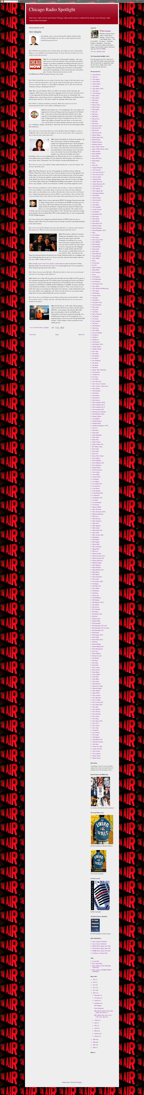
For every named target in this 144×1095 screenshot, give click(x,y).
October (96, 1000)
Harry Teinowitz (96, 314)
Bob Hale (95, 121)
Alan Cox (95, 77)
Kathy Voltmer (96, 442)
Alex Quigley (96, 79)
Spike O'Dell (96, 693)
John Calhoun (96, 388)
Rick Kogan (95, 632)
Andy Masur (95, 86)
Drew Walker (96, 258)
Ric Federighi (96, 609)
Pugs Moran (95, 605)
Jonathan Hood (96, 423)
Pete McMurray (96, 598)
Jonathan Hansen (97, 421)
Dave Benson (96, 235)
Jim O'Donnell (96, 360)
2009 (94, 1039)
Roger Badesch (96, 653)
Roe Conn (95, 651)
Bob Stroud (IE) (96, 133)
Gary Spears (95, 291)
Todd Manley (96, 737)
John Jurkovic (96, 400)
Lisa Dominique (96, 502)
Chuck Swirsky (96, 198)
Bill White (95, 116)
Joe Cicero (95, 377)
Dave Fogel (95, 237)
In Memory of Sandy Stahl (99, 953)
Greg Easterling (96, 305)
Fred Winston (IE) (97, 284)
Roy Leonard (96, 667)
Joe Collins (95, 379)
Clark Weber (95, 205)
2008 (94, 1042)
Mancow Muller (96, 507)
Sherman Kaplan (97, 688)
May (95, 1025)
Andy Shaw (95, 91)
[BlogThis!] (58, 328)
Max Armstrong (96, 546)
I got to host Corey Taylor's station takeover (51, 263)
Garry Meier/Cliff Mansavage (100, 288)
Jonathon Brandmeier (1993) (100, 426)
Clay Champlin (96, 207)
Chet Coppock (96, 188)
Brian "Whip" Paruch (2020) (100, 149)
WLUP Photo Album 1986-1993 (101, 948)
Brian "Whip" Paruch (98, 147)
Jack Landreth (96, 321)
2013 (94, 985)
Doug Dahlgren (96, 256)
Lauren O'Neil (96, 477)
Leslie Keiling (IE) (97, 493)
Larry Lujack (96, 472)
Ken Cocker (95, 449)
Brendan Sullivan (97, 144)
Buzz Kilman (96, 161)
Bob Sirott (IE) (96, 128)
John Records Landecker (99, 412)
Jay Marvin (95, 335)
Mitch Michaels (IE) (98, 570)
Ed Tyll (94, 265)
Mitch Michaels (96, 567)
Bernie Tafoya (96, 105)
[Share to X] (60, 328)
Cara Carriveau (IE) (97, 174)
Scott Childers (96, 674)
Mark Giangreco (96, 521)
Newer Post (32, 334)
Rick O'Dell (95, 637)
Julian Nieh (95, 433)
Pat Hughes (95, 584)
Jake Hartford (96, 326)
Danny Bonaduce (97, 228)
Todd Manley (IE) (97, 739)
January (96, 1036)
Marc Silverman (96, 509)
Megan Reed (95, 549)
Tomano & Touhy (97, 746)
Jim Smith (95, 365)
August (96, 1020)
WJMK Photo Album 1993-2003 (101, 951)
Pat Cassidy (95, 579)
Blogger (79, 1082)
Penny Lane (95, 595)
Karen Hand (95, 437)
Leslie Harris (96, 488)
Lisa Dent (95, 500)
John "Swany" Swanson (99, 384)
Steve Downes (96, 711)
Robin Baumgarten (97, 649)
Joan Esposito (96, 372)
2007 (94, 1045)
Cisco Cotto (95, 202)
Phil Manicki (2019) (98, 602)
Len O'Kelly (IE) (97, 484)
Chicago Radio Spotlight (52, 9)
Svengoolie (95, 730)
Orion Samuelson (97, 577)
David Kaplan (96, 244)
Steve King (95, 718)
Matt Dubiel (95, 539)
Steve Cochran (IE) (97, 702)
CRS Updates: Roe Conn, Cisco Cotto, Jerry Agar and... (102, 1016)
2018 (94, 982)
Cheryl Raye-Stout (97, 186)
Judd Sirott (95, 430)
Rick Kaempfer (106, 31)
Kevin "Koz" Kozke (97, 456)
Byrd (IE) (95, 165)
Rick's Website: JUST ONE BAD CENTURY (101, 966)
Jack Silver (95, 323)
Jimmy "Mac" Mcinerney (99, 370)
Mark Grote (95, 523)
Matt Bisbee (95, 537)
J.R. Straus (95, 319)
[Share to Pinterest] (63, 328)
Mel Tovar (95, 551)
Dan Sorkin (95, 216)
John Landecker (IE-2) (98, 405)
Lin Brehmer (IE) (97, 498)
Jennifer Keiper (96, 346)
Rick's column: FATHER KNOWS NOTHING (101, 970)
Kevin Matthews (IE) (98, 463)
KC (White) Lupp (97, 447)
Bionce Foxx (95, 119)
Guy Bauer (95, 312)
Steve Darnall (96, 709)
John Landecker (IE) (98, 409)
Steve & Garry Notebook (99, 944)
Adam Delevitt (96, 75)
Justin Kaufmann (97, 435)
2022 (94, 979)
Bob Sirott (95, 123)
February (97, 1033)
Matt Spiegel (95, 542)
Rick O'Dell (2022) (97, 639)
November (97, 998)
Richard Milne (96, 621)
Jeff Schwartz (96, 342)
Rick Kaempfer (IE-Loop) (99, 625)
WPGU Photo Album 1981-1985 (101, 946)
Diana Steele (95, 249)
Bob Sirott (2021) (97, 126)
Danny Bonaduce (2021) (99, 230)
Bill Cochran (95, 107)
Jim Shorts (95, 363)
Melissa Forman (96, 553)
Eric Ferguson (96, 272)
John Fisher (95, 393)
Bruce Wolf (95, 156)
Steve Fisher (95, 716)
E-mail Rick (95, 961)
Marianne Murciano (97, 514)
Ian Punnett (95, 316)
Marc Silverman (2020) (98, 512)
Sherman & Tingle (97, 686)
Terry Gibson (96, 732)
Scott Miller (95, 679)
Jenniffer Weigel (96, 349)
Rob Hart (94, 642)
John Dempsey (96, 391)
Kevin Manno (96, 458)
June (95, 1023)
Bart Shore (95, 100)
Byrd (93, 163)
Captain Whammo (97, 168)
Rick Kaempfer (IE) (98, 630)
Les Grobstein (96, 486)
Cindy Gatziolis (96, 200)
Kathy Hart (95, 439)
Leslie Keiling (96, 491)
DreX (93, 261)
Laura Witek (95, 474)
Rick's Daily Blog (97, 963)
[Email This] (56, 328)
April (96, 1028)
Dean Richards (96, 247)
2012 (94, 987)
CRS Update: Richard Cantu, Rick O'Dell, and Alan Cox (103, 1011)
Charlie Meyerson (97, 181)
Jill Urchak (95, 354)
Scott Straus (95, 681)
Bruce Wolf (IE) (96, 158)
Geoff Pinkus (96, 293)
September (97, 1003)
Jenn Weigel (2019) (97, 344)
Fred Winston (96, 281)
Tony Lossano (96, 751)
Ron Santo (95, 663)
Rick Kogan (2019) (97, 635)
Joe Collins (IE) (96, 381)
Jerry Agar (95, 351)
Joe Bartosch (95, 374)
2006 (94, 1047)
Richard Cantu (96, 619)
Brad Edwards (96, 140)
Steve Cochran (96, 700)
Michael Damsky (97, 563)
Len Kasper (95, 479)
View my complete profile (98, 51)
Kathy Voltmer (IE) (97, 444)
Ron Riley (95, 660)
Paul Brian (95, 593)
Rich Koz (95, 616)
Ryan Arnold (96, 670)
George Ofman (96, 295)
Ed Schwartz (95, 263)
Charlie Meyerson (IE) (98, 184)
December (97, 995)
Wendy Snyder (96, 756)
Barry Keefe (95, 98)
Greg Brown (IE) (97, 302)
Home (57, 334)
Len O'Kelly (95, 481)
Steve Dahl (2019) (97, 705)
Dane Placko (95, 221)
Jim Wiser (95, 367)
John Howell (95, 398)
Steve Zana (95, 728)
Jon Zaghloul (96, 419)
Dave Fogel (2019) (97, 240)
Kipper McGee (96, 467)
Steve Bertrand (96, 698)
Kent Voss (95, 453)
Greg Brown (95, 300)
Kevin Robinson (96, 465)
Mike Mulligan (96, 565)
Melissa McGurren (97, 560)
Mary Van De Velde (97, 535)
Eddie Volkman (96, 267)
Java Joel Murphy (97, 333)
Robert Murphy (96, 644)
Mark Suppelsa (96, 526)
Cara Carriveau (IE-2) (98, 172)
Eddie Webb (95, 270)
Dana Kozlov (96, 219)
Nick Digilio (95, 574)
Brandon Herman (97, 142)
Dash (93, 233)
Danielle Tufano (96, 226)
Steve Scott (95, 723)
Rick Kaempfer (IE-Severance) (101, 628)
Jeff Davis (95, 337)
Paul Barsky (95, 591)
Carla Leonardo (96, 177)
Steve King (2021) (97, 721)
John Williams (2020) (98, 414)
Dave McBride (96, 242)
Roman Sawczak (96, 656)
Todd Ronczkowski (97, 742)
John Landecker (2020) (98, 402)
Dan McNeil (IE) (97, 214)
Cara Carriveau (96, 170)
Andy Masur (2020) (97, 88)
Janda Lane (95, 328)
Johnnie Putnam (96, 416)
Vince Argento (96, 753)
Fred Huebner (96, 277)
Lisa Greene (95, 505)
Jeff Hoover (95, 340)
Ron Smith (95, 665)
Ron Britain (95, 658)
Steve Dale (95, 707)
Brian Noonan (96, 151)
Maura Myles (96, 544)
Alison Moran (96, 81)
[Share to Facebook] (61, 328)
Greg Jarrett (95, 307)
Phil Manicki (96, 600)
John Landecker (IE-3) (98, 407)
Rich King (95, 612)
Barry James (95, 95)
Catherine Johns (96, 179)
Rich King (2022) (97, 614)
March (96, 1031)
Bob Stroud (95, 130)
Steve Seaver (96, 725)
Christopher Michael (98, 193)
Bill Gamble (95, 109)
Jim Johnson (95, 356)
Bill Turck (95, 114)
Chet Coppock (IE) (97, 191)
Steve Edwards (96, 714)
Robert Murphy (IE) (98, 646)
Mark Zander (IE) (97, 530)
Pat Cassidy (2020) (97, 581)
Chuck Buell (95, 195)
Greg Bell (95, 298)
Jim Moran (95, 358)
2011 (94, 990)
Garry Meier (95, 286)
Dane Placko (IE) (97, 223)
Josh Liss (94, 428)
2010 (94, 993)
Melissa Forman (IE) (98, 558)
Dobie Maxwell (96, 253)
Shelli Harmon (96, 684)
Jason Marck (95, 330)
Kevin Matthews (96, 460)
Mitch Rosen (95, 572)
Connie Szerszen (96, 209)
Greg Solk (95, 309)
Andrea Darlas (96, 84)
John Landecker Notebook (99, 941)
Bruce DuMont (96, 154)
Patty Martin (95, 588)
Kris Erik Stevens (97, 470)
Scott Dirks (95, 677)
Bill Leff (94, 112)
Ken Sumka (95, 451)
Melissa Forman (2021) (98, 556)
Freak (94, 274)
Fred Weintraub (96, 279)
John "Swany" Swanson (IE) (100, 386)
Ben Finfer (95, 102)
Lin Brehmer (96, 495)
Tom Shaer (95, 744)
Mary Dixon (95, 532)
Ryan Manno (95, 672)
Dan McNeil (95, 212)
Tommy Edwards (97, 749)
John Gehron (95, 395)
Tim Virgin (95, 735)
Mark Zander (96, 528)
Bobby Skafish (96, 135)
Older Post (81, 334)
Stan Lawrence (96, 695)
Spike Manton (96, 691)
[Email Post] (52, 327)
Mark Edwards (96, 519)
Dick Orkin (95, 251)
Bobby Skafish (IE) (97, 137)
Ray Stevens (95, 607)
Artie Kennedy (96, 93)
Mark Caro (95, 516)
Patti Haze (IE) (96, 586)
